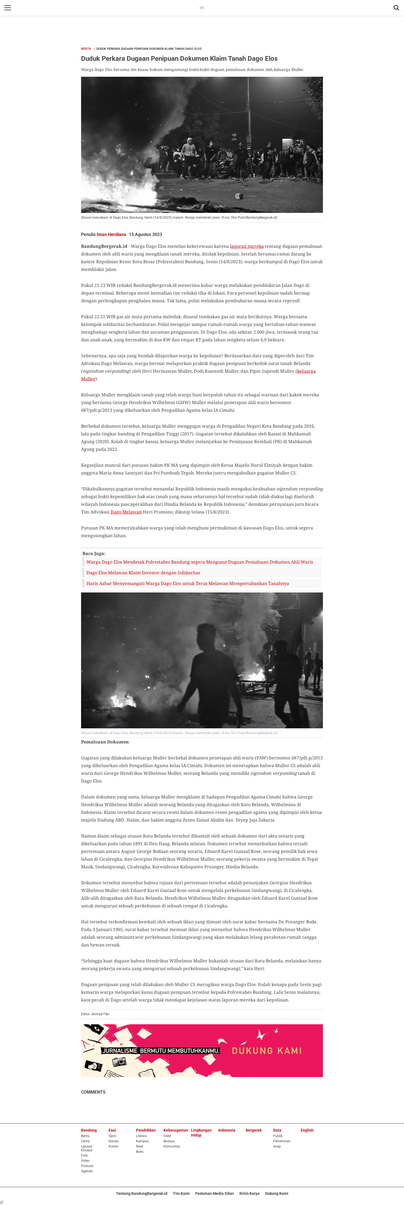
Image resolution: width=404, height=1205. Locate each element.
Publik (278, 1136)
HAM (167, 1136)
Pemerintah (281, 1141)
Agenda (87, 1171)
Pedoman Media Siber (214, 1193)
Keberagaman (176, 1130)
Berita (86, 49)
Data (277, 1130)
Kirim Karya (249, 1193)
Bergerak (254, 1130)
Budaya (169, 1141)
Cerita (85, 1141)
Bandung (89, 1130)
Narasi (113, 1141)
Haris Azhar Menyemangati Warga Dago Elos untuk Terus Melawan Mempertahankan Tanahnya (188, 583)
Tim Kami (181, 1193)
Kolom (113, 1146)
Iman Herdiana (111, 234)
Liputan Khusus (86, 1148)
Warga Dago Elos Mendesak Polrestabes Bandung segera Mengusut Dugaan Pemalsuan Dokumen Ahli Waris (200, 562)
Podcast (87, 1166)
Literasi (141, 1136)
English (307, 1130)
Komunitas (172, 1146)
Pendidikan (146, 1130)
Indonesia (227, 1130)
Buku (139, 1152)
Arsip (277, 1146)
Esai (112, 1130)
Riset (139, 1146)
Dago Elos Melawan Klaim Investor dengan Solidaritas (143, 573)
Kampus (142, 1141)
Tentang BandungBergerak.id (141, 1193)
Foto (84, 1155)
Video (85, 1161)
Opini (112, 1136)
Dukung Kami (276, 1193)
